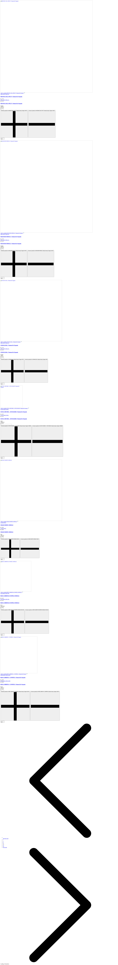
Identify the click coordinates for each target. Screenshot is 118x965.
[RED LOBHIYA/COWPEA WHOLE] (15, 591)
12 (3, 846)
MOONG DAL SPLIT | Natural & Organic (11, 96)
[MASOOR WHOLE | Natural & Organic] (46, 232)
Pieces (1, 686)
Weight (1, 105)
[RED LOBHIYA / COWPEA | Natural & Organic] (18, 672)
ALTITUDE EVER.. (4, 409)
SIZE (1, 421)
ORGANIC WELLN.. (4, 94)
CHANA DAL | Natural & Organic (9, 345)
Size (1, 534)
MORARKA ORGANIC (5, 675)
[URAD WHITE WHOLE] (31, 520)
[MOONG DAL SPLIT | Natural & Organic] (46, 92)
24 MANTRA (3, 522)
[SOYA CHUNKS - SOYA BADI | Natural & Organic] (11, 407)
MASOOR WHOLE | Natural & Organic (10, 236)
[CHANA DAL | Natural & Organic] (31, 340)
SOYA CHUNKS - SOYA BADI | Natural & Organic (13, 411)
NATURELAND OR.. (4, 593)
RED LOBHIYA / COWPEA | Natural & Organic (12, 677)
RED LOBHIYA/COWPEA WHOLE (9, 595)
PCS (1, 605)
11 (3, 845)
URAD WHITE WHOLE (6, 525)
